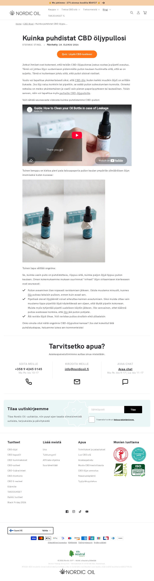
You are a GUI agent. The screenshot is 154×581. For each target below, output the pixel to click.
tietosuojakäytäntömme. (124, 419)
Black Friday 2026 (17, 502)
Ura (44, 449)
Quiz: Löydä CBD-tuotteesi (77, 54)
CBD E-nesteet (15, 481)
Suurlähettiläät (50, 465)
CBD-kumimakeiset (17, 460)
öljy (30, 294)
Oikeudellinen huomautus (57, 542)
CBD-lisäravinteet (17, 470)
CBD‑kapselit (14, 454)
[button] (53, 9)
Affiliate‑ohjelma (51, 460)
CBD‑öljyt (12, 449)
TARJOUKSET (15, 491)
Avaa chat (125, 369)
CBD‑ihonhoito (15, 476)
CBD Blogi (28, 23)
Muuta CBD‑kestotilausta (91, 465)
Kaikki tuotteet (15, 497)
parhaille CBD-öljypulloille (75, 93)
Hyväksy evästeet (100, 542)
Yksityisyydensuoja (85, 542)
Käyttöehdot (72, 542)
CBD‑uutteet (14, 465)
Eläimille (12, 486)
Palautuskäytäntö (87, 476)
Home (19, 23)
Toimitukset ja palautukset (91, 449)
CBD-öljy (80, 80)
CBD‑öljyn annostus (88, 470)
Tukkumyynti (49, 454)
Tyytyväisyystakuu (87, 481)
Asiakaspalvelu (85, 460)
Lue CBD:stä (84, 454)
